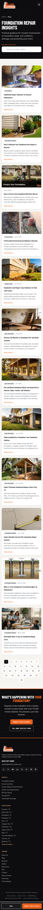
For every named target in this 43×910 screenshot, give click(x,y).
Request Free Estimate (21, 722)
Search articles (9, 44)
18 (21, 671)
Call (11, 906)
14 (38, 666)
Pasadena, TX (6, 815)
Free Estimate (6, 881)
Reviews (5, 861)
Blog (3, 858)
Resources (5, 867)
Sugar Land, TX (7, 830)
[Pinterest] (31, 769)
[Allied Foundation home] (9, 5)
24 (19, 675)
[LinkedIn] (17, 769)
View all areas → (8, 844)
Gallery (4, 864)
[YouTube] (13, 769)
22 (6, 675)
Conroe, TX (6, 838)
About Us (5, 855)
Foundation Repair (8, 781)
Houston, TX (6, 809)
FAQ (3, 870)
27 (37, 675)
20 (33, 671)
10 (15, 666)
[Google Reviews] (36, 769)
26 (31, 675)
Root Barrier (6, 795)
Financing (5, 878)
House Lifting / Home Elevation (12, 787)
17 (15, 671)
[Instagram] (8, 769)
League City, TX (7, 824)
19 (27, 671)
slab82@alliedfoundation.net (11, 764)
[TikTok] (26, 769)
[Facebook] (3, 769)
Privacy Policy (11, 896)
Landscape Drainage (9, 798)
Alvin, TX (5, 821)
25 (24, 675)
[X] (22, 769)
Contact (4, 872)
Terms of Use (21, 896)
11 (21, 666)
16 (10, 671)
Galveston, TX (6, 827)
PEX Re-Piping (7, 793)
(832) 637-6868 (8, 761)
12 (26, 666)
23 (12, 675)
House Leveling (7, 784)
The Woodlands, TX (9, 835)
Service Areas (6, 875)
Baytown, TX (6, 841)
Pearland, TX (6, 818)
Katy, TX (5, 832)
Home (4, 17)
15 (4, 671)
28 (21, 680)
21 (39, 671)
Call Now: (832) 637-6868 (21, 728)
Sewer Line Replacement (10, 790)
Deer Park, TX (7, 812)
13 (32, 666)
